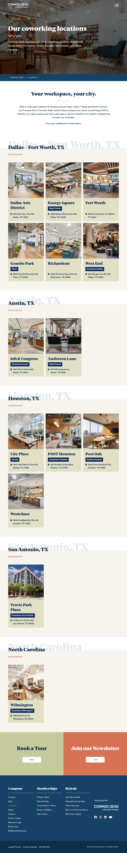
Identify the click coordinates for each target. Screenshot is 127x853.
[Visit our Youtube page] (110, 817)
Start (32, 760)
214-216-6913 (44, 847)
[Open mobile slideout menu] (117, 5)
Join (95, 760)
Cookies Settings (30, 847)
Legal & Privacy (14, 847)
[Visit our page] (95, 817)
